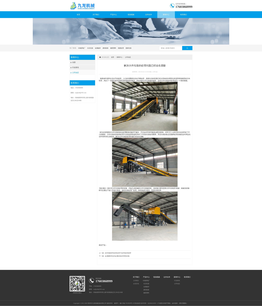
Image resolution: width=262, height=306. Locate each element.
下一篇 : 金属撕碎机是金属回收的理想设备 (114, 256)
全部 (74, 62)
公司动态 (75, 72)
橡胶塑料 (113, 48)
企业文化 (136, 283)
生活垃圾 (90, 48)
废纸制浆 (105, 48)
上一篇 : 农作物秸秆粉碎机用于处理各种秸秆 (115, 253)
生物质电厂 (81, 48)
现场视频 (131, 14)
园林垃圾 (128, 48)
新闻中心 (166, 14)
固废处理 (121, 48)
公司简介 (136, 280)
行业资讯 (75, 67)
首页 (78, 14)
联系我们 (183, 14)
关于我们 (96, 14)
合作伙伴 (148, 14)
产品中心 (113, 14)
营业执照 (137, 303)
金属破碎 (98, 48)
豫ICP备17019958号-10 (127, 303)
